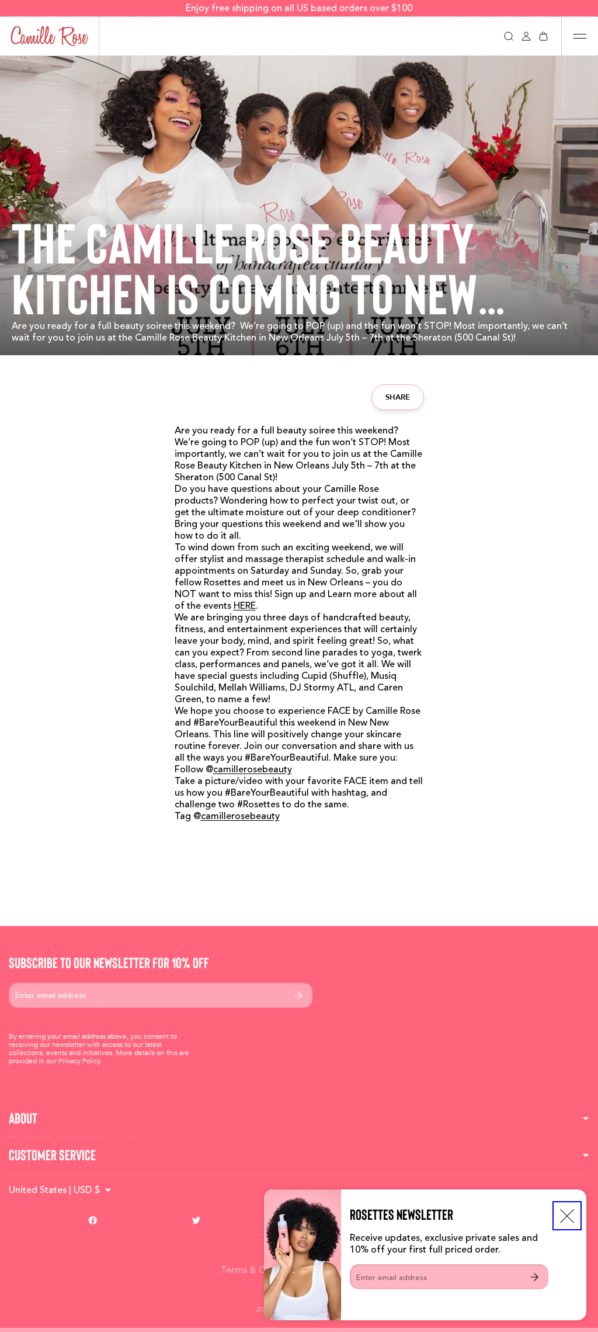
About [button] (23, 1118)
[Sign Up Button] (534, 1276)
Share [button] (397, 397)
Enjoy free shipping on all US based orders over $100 (299, 8)
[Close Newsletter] (567, 1215)
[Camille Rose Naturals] (49, 36)
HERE (245, 606)
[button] (508, 36)
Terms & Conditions (263, 1270)
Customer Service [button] (52, 1155)
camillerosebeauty (252, 769)
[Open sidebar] (579, 36)
